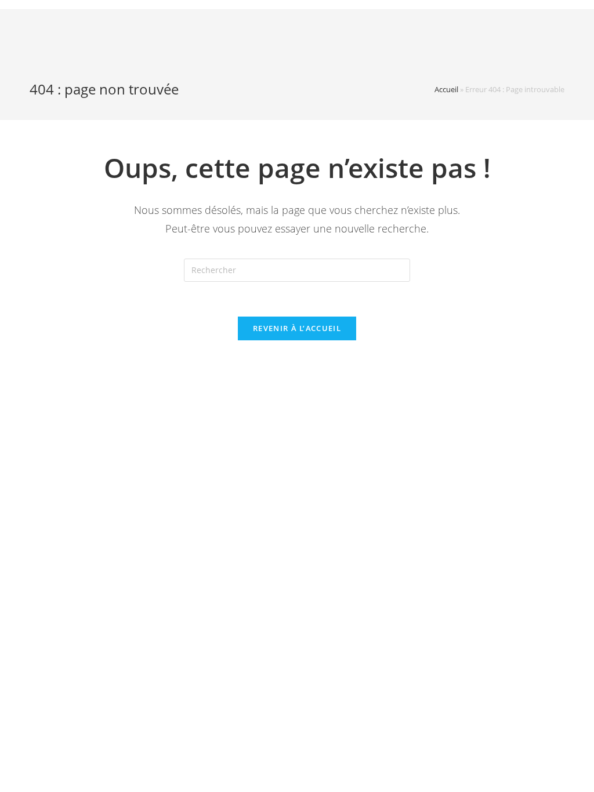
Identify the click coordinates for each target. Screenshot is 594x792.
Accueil (446, 89)
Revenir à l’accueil (297, 328)
